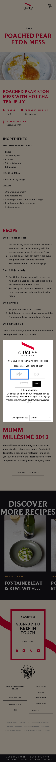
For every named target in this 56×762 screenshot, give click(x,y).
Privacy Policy (16, 399)
